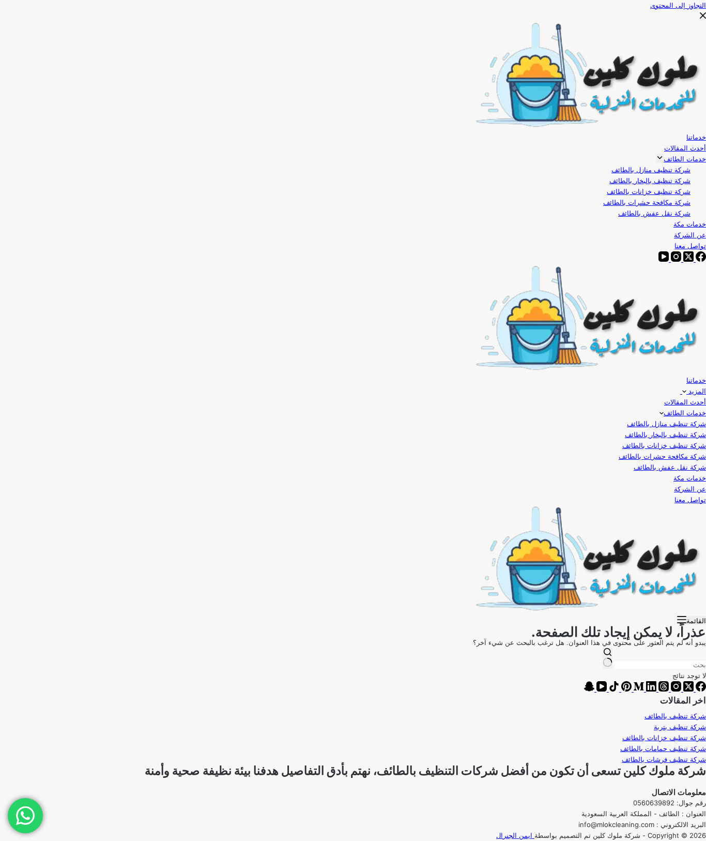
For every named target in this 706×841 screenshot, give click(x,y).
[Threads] (662, 689)
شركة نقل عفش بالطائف (670, 467)
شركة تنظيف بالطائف (675, 716)
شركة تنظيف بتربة (680, 727)
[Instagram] (675, 689)
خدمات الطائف (685, 413)
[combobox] (660, 665)
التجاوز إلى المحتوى (678, 5)
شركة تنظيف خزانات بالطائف (664, 445)
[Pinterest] (625, 689)
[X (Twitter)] (687, 689)
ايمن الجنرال (515, 835)
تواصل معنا (690, 499)
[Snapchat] (589, 689)
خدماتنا (696, 380)
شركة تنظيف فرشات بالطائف (664, 759)
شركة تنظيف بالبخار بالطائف (665, 434)
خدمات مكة (689, 478)
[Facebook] (700, 689)
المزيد (696, 391)
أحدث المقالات (685, 402)
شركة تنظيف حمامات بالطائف (663, 748)
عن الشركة (690, 489)
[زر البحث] (607, 658)
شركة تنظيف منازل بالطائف (666, 423)
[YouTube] (600, 689)
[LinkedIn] (650, 689)
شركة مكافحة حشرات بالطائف (662, 456)
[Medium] (638, 689)
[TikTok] (613, 689)
